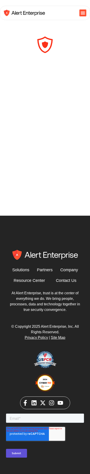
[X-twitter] (43, 403)
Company (69, 270)
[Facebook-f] (25, 403)
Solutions (20, 270)
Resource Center (29, 280)
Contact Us (66, 280)
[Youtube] (60, 403)
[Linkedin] (34, 403)
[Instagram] (51, 403)
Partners (45, 270)
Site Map (58, 338)
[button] (82, 12)
